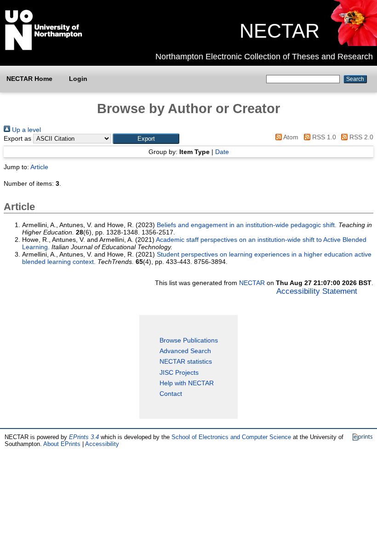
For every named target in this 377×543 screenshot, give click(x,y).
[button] (146, 138)
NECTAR (280, 31)
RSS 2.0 (360, 137)
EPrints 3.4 (84, 437)
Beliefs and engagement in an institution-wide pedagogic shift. (247, 225)
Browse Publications (189, 340)
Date (222, 151)
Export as (17, 138)
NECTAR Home (29, 78)
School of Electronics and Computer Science (231, 437)
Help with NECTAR (187, 383)
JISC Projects (179, 372)
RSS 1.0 (323, 137)
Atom (290, 137)
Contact (171, 393)
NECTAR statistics (186, 361)
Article (39, 167)
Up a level (25, 129)
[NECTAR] (353, 43)
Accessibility (102, 443)
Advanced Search (185, 350)
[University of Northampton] (44, 48)
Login (78, 78)
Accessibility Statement (316, 291)
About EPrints (61, 443)
